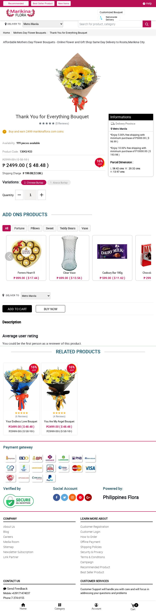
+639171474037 (21, 593)
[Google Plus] (88, 497)
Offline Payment (90, 542)
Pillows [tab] (35, 228)
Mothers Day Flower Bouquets (29, 32)
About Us (9, 527)
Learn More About (94, 518)
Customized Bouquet (111, 12)
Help (149, 3)
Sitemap (8, 547)
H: (117, 171)
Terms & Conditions (92, 557)
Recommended (16, 3)
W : (132, 168)
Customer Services (94, 581)
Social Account (65, 488)
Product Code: (17, 151)
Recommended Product (95, 567)
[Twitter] (64, 497)
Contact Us (11, 581)
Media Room (11, 542)
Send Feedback (17, 588)
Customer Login (90, 532)
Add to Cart (17, 309)
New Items (63, 3)
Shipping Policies (91, 547)
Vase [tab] (85, 228)
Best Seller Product (43, 3)
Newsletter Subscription (18, 552)
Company (10, 518)
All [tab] (6, 228)
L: (117, 168)
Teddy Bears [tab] (67, 228)
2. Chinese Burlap (33, 182)
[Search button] (147, 23)
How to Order (88, 537)
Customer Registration (94, 527)
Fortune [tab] (19, 228)
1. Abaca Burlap (59, 182)
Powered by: (113, 488)
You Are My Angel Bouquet (59, 421)
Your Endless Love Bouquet (21, 421)
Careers (8, 537)
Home (6, 32)
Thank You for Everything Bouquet (68, 32)
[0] (133, 605)
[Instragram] (72, 497)
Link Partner (10, 557)
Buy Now (50, 309)
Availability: (21, 143)
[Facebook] (56, 497)
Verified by (12, 488)
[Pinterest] (80, 497)
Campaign (86, 562)
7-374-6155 (17, 598)
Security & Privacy (91, 552)
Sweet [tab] (50, 228)
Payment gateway (18, 447)
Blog (6, 532)
